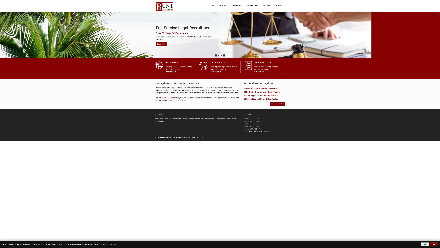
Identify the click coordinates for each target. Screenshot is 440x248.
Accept (434, 244)
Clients (172, 100)
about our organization (170, 98)
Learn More (161, 44)
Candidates (181, 100)
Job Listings (222, 6)
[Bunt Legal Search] (164, 7)
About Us (266, 6)
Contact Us (278, 6)
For (237, 6)
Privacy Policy (197, 137)
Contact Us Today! (277, 104)
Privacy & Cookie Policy (108, 244)
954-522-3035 (256, 129)
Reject (425, 244)
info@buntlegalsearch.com (259, 131)
